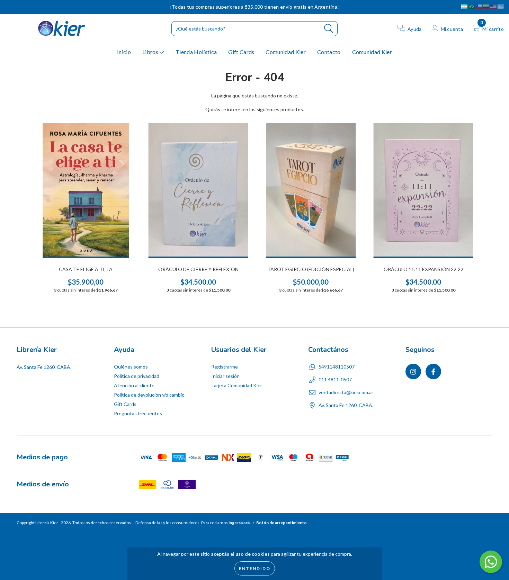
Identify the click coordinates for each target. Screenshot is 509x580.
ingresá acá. (240, 522)
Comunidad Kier (285, 52)
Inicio (124, 52)
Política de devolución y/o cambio (149, 395)
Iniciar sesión (225, 376)
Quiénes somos (131, 367)
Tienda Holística (196, 52)
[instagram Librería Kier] (10, 7)
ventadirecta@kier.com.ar (346, 392)
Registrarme (224, 367)
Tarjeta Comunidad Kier (236, 385)
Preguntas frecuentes (138, 413)
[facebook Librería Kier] (19, 7)
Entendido (254, 568)
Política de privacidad (136, 376)
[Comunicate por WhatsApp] (491, 562)
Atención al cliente (134, 385)
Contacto (329, 52)
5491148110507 (337, 367)
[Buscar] (329, 28)
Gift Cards (241, 52)
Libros (150, 52)
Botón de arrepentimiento (281, 522)
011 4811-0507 (335, 379)
